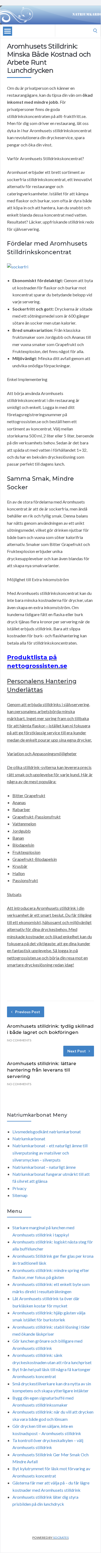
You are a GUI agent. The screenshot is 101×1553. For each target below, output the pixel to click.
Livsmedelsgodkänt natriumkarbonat (46, 1131)
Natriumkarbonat (28, 1138)
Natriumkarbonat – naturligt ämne (44, 1167)
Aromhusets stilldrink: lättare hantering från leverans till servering (41, 1070)
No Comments (19, 1040)
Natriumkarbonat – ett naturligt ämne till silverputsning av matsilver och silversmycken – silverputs (50, 1152)
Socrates (61, 1538)
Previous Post (27, 1011)
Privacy (19, 1188)
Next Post (76, 1051)
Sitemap (19, 1195)
